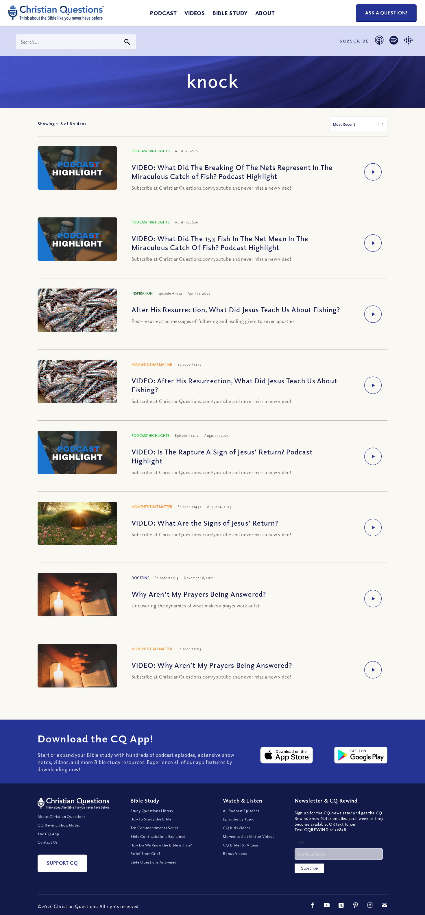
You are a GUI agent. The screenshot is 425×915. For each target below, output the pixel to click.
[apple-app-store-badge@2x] (286, 755)
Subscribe (309, 868)
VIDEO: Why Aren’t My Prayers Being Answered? (212, 665)
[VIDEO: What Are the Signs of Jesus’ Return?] (77, 528)
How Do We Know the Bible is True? (161, 845)
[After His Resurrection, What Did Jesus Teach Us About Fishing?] (77, 317)
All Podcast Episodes (241, 810)
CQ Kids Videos (237, 827)
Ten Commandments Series (154, 827)
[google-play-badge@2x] (360, 755)
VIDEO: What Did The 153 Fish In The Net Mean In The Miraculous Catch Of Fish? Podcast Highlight (220, 243)
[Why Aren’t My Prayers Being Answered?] (77, 599)
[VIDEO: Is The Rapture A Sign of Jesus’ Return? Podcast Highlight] (77, 453)
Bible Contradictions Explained (158, 836)
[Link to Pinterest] (355, 905)
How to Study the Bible (150, 819)
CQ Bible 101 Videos (241, 845)
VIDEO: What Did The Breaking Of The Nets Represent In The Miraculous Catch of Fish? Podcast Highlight (232, 171)
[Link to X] (341, 905)
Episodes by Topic (238, 819)
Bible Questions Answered (153, 862)
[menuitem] (163, 13)
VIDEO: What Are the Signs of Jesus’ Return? (205, 522)
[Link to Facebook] (312, 905)
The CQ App (48, 833)
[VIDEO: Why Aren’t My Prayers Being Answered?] (77, 670)
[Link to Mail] (384, 905)
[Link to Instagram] (370, 905)
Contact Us (48, 842)
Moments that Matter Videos (248, 836)
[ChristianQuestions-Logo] (56, 18)
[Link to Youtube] (326, 905)
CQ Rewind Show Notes (59, 825)
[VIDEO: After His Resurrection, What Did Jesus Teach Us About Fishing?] (77, 388)
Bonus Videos (235, 853)
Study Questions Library (152, 810)
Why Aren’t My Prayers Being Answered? (199, 593)
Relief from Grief (145, 853)
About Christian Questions (62, 816)
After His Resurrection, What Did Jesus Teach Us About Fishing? (236, 309)
